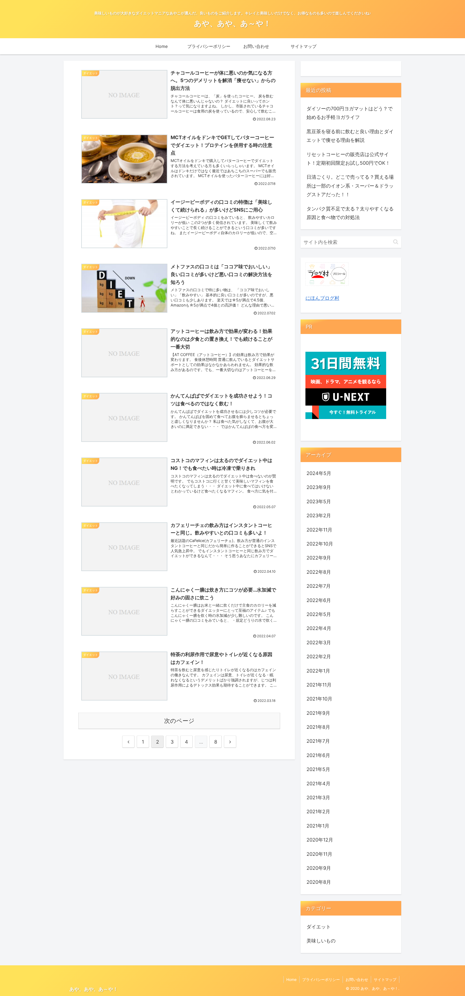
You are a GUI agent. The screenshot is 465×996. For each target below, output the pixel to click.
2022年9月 (319, 558)
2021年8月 (318, 727)
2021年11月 (319, 685)
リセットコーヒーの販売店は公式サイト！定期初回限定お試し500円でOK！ (348, 159)
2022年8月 (319, 572)
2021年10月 (319, 699)
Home (291, 979)
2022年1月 (318, 670)
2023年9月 (319, 487)
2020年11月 (319, 854)
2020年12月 (320, 840)
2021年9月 (318, 713)
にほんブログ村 (322, 298)
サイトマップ (385, 979)
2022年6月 (319, 600)
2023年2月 (319, 515)
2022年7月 (319, 586)
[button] (395, 242)
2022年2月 (319, 656)
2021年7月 (318, 741)
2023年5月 (319, 501)
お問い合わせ (357, 979)
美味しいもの (321, 941)
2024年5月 (319, 473)
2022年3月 (319, 642)
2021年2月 (318, 811)
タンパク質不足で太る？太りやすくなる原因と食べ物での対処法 (350, 213)
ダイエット (319, 927)
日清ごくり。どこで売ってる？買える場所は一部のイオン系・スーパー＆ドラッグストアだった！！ (350, 185)
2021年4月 (318, 783)
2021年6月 (318, 755)
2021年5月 (318, 769)
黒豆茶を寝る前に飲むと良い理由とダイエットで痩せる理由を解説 (350, 136)
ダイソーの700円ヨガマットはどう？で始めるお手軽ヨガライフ (350, 113)
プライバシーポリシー (321, 979)
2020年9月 (319, 868)
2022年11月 (319, 529)
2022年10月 (320, 544)
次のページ (179, 720)
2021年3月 (318, 797)
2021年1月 (318, 826)
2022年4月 (319, 628)
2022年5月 (319, 614)
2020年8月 (319, 882)
